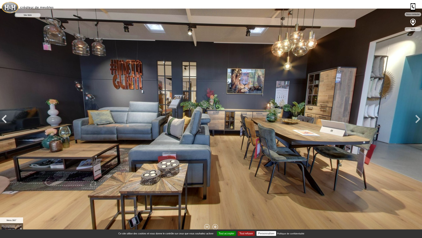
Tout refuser (246, 233)
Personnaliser (266, 233)
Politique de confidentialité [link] (290, 233)
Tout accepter (226, 233)
